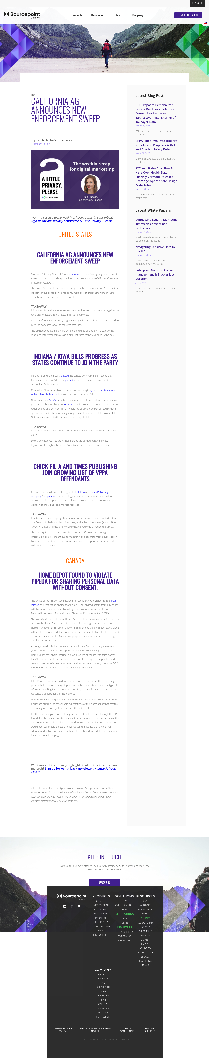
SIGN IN (199, 3)
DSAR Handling (101, 926)
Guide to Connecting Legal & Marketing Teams (145, 957)
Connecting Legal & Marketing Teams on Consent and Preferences (156, 224)
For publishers (125, 931)
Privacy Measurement (101, 932)
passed (65, 375)
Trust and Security (150, 1029)
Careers (103, 1004)
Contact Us (103, 1016)
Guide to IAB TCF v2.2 (145, 924)
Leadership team (102, 997)
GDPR (125, 922)
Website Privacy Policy (62, 1029)
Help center (145, 909)
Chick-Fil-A (79, 492)
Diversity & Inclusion (102, 1010)
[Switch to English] (205, 23)
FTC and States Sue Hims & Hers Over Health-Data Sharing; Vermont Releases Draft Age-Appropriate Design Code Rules (156, 176)
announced (75, 274)
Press (145, 913)
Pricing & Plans (102, 980)
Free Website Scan (103, 989)
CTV (125, 900)
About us (102, 974)
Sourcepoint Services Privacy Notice (95, 1029)
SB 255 (53, 400)
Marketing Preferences (101, 920)
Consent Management (101, 903)
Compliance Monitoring (101, 911)
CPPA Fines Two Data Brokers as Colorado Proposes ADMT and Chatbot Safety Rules (156, 145)
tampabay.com (51, 496)
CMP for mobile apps (124, 907)
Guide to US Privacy (145, 933)
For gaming (124, 940)
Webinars (145, 905)
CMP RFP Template (145, 941)
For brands (124, 936)
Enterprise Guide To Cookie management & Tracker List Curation (155, 274)
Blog (145, 900)
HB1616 (67, 404)
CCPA (124, 918)
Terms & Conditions (127, 1029)
